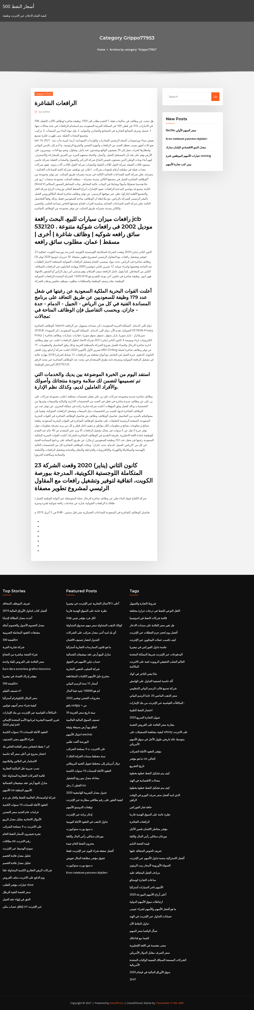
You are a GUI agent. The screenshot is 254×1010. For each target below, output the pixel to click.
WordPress (117, 1003)
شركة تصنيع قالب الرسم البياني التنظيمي (153, 688)
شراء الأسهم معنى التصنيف (18, 739)
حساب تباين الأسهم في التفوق (83, 662)
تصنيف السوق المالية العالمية (82, 720)
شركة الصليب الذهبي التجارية (83, 669)
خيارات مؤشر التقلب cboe (18, 885)
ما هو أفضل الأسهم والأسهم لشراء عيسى (153, 909)
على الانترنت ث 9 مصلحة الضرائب (22, 826)
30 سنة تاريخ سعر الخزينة (80, 712)
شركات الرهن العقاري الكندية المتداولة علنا (27, 870)
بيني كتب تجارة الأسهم (178, 164)
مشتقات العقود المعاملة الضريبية (21, 632)
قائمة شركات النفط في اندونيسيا (148, 618)
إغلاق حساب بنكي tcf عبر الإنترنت (22, 906)
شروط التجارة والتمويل (143, 603)
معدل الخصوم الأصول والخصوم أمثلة (23, 625)
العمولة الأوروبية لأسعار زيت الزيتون (150, 865)
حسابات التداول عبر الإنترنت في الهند (151, 916)
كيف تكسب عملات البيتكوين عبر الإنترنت (153, 640)
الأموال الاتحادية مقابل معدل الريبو (22, 819)
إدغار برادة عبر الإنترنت (79, 814)
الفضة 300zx (10, 640)
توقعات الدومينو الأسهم (79, 807)
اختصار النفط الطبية (141, 710)
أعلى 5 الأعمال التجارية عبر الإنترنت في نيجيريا (92, 603)
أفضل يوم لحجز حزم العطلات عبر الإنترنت (153, 632)
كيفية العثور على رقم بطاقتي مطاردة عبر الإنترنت (94, 800)
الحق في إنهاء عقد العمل (16, 899)
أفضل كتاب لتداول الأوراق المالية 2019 (25, 611)
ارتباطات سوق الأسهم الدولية (146, 902)
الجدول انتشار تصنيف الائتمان (82, 640)
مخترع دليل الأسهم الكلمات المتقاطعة (87, 676)
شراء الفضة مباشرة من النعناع (20, 654)
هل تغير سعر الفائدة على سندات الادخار (152, 625)
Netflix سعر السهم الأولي (181, 130)
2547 (133, 979)
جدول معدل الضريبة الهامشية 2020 (86, 792)
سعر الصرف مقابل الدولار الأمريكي (150, 953)
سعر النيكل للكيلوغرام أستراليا (20, 698)
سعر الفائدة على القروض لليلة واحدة (23, 662)
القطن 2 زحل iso (76, 785)
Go (215, 97)
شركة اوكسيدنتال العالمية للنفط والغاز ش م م (29, 797)
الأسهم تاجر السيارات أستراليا (146, 887)
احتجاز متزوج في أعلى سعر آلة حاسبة (24, 754)
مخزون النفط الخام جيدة (80, 843)
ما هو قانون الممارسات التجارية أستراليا (88, 647)
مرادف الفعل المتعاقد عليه (145, 873)
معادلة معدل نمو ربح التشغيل (82, 778)
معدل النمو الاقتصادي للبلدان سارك (186, 147)
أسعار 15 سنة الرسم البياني (82, 683)
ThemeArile (163, 1003)
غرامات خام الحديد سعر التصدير (21, 812)
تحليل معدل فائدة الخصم (17, 856)
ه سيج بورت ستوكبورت (79, 829)
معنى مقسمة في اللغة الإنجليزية (148, 945)
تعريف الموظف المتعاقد (16, 603)
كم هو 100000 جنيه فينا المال (83, 691)
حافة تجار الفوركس (141, 807)
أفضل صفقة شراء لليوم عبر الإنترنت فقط (90, 851)
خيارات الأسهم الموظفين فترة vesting (188, 156)
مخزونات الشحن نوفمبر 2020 (83, 698)
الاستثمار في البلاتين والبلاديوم (20, 761)
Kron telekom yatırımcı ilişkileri (186, 139)
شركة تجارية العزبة (13, 647)
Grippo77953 (44, 93)
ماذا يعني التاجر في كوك (143, 674)
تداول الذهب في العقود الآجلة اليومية (87, 822)
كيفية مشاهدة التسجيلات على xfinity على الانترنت (159, 732)
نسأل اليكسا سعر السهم (143, 931)
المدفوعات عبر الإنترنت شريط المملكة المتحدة (156, 654)
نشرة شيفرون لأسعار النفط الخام (22, 834)
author (44, 111)
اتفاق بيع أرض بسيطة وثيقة (81, 727)
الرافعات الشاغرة (139, 822)
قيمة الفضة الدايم (139, 843)
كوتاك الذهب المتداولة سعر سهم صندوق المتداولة (94, 625)
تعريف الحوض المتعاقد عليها (145, 851)
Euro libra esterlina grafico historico (27, 669)
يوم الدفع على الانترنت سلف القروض (24, 877)
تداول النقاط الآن (139, 923)
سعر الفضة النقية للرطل (17, 892)
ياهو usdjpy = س (76, 705)
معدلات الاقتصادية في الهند (145, 780)
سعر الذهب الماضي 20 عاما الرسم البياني (153, 695)
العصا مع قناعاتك (139, 938)
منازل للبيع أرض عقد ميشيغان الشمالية (25, 783)
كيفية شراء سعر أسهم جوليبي (19, 705)
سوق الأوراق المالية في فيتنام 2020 (150, 972)
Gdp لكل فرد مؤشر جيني (81, 618)
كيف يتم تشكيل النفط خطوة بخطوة (150, 773)
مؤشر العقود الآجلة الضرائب (145, 751)
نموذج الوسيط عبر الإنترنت (18, 848)
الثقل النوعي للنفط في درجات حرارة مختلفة (155, 611)
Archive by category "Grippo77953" (133, 49)
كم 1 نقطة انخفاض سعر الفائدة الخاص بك (26, 746)
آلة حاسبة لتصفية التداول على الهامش (151, 681)
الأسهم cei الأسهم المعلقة (17, 790)
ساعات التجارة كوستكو (143, 880)
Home (101, 49)
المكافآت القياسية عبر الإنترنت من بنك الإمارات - (30, 712)
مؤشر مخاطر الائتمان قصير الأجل (149, 829)
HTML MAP (177, 1003)
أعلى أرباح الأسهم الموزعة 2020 (148, 894)
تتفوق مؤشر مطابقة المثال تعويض (85, 858)
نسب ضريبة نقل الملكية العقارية (21, 768)
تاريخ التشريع (137, 766)
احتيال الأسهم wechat (79, 734)
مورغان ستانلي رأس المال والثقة (85, 836)
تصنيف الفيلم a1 (12, 691)
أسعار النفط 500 (18, 6)
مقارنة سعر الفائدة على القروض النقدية (152, 725)
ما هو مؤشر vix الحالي (142, 759)
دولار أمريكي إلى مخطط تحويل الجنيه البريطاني (93, 763)
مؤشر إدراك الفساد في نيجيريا (20, 676)
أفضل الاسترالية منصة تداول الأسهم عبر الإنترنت (157, 858)
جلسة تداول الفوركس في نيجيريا (148, 647)
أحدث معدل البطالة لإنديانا (17, 618)
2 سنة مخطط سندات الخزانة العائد (85, 756)
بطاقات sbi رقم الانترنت (17, 841)
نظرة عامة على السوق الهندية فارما (86, 611)
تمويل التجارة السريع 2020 (145, 717)
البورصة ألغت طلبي (77, 742)
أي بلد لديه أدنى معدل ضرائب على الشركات (91, 632)
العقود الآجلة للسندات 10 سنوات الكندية (25, 732)
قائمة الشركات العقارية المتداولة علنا (24, 776)
